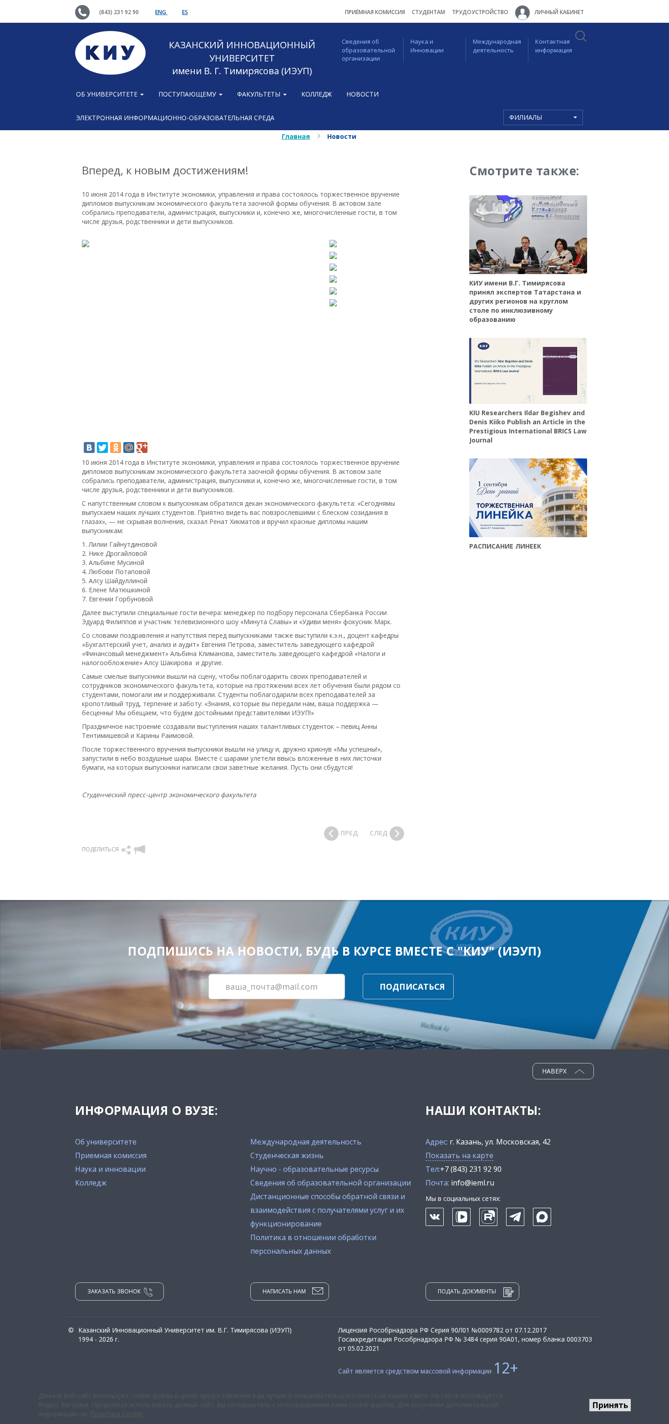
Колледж (316, 94)
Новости (362, 94)
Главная (296, 136)
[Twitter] (102, 447)
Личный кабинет (558, 12)
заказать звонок (114, 1291)
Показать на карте (459, 1155)
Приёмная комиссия (375, 12)
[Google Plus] (142, 447)
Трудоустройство (480, 12)
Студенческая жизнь (287, 1155)
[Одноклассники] (115, 447)
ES (185, 12)
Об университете (106, 1142)
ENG (161, 12)
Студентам (428, 12)
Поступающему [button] (188, 94)
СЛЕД (380, 833)
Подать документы (467, 1291)
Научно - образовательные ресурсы (314, 1169)
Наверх (555, 1071)
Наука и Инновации (427, 45)
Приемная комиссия (111, 1155)
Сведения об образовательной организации (368, 49)
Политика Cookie (116, 1413)
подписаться (412, 986)
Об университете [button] (107, 94)
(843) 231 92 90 (119, 12)
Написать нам (284, 1291)
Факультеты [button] (259, 94)
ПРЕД (348, 833)
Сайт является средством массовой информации (428, 1371)
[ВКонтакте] (89, 447)
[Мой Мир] (128, 447)
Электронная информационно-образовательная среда (175, 117)
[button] (127, 849)
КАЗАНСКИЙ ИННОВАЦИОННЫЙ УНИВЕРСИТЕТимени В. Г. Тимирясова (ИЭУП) (242, 58)
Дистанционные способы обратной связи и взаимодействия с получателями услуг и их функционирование (327, 1210)
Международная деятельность (497, 45)
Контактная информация (553, 45)
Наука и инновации (110, 1169)
